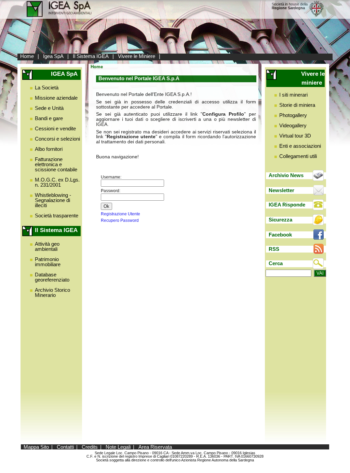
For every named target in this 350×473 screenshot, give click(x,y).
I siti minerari (293, 95)
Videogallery (293, 125)
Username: (111, 177)
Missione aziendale (56, 98)
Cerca (276, 263)
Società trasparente (56, 215)
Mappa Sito (36, 447)
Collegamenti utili (298, 156)
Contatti (65, 447)
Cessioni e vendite (55, 128)
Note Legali (118, 447)
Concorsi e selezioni (57, 139)
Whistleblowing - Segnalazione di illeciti (53, 200)
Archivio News (286, 175)
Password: (110, 190)
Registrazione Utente (120, 214)
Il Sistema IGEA (91, 56)
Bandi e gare (49, 118)
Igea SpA (53, 56)
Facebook (280, 235)
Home (27, 56)
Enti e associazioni (300, 146)
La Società (46, 87)
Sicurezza (280, 220)
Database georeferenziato (52, 277)
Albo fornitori (49, 149)
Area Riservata (155, 447)
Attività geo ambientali (47, 246)
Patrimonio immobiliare (47, 261)
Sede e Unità (49, 108)
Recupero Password (120, 220)
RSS (274, 249)
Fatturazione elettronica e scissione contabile (56, 164)
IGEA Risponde (287, 204)
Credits (90, 447)
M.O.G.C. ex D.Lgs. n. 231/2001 (57, 182)
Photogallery (293, 115)
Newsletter (281, 190)
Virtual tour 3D (295, 136)
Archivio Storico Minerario (52, 292)
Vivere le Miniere (136, 56)
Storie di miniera (297, 105)
